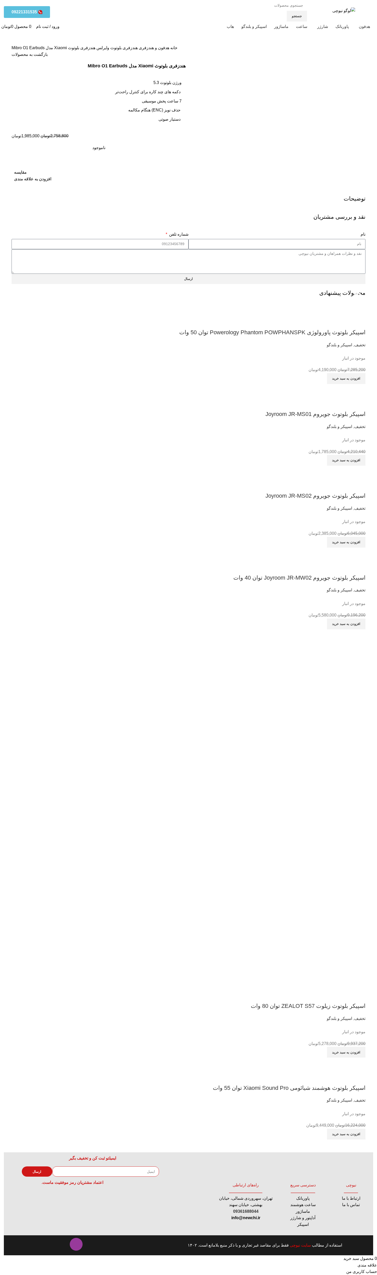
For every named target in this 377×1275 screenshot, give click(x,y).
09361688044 (246, 1211)
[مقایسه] (359, 322)
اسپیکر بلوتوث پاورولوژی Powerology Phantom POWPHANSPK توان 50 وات (272, 332)
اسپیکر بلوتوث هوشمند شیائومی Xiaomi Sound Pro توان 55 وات (289, 1088)
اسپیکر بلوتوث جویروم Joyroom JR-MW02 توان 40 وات (299, 577)
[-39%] (315, 551)
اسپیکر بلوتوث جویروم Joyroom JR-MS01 (315, 414)
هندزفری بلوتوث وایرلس (116, 48)
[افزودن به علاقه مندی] (331, 322)
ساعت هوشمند (303, 1205)
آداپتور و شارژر (302, 1218)
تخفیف (359, 345)
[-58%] (327, 387)
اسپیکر (303, 1224)
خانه (173, 48)
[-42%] (295, 305)
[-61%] (327, 469)
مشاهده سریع (345, 322)
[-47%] (188, 805)
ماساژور (303, 1211)
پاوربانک (303, 1198)
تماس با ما (351, 1205)
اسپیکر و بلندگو (339, 345)
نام (363, 234)
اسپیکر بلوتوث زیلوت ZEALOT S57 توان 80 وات (308, 1006)
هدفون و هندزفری (153, 48)
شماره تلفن (178, 234)
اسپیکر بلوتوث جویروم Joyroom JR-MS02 (315, 496)
